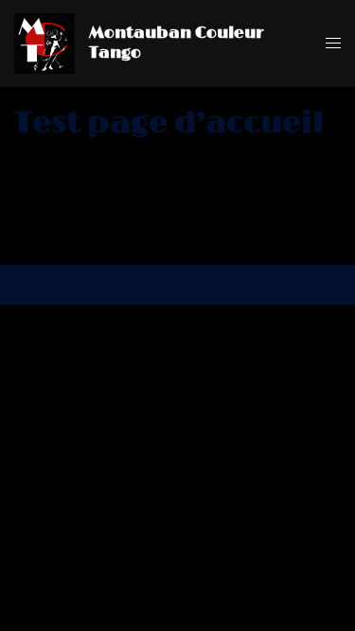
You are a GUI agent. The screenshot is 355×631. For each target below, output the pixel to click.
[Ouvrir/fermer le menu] (333, 43)
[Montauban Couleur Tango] (44, 43)
